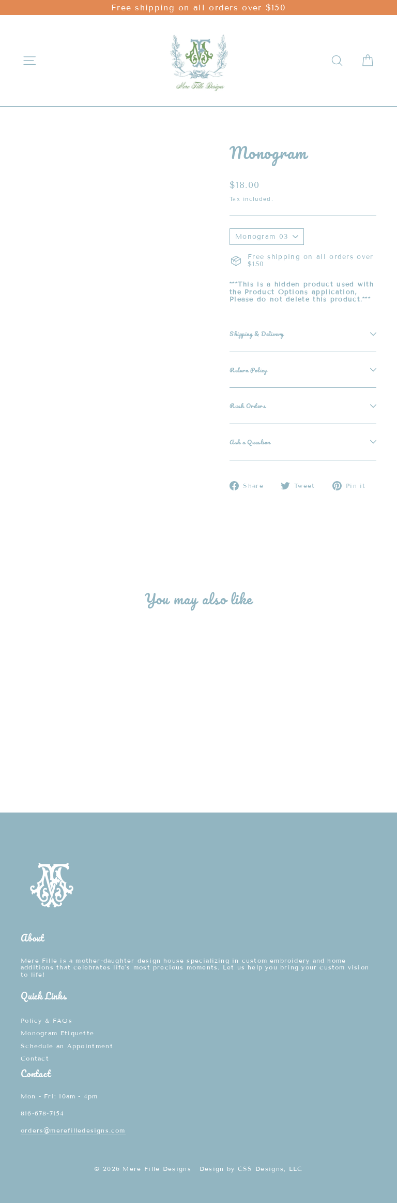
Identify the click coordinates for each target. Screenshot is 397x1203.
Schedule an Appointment (67, 1046)
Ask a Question (250, 442)
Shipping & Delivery (257, 333)
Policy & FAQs (46, 1020)
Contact (35, 1058)
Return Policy (248, 370)
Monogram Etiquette (57, 1033)
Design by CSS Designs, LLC (251, 1168)
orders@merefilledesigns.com (73, 1130)
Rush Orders (248, 405)
